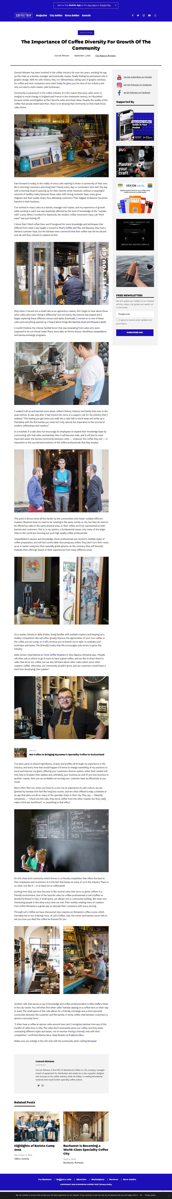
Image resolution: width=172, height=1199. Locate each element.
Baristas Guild (79, 322)
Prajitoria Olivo (76, 1035)
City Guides (56, 15)
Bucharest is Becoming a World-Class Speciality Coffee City (85, 1150)
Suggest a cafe (63, 1180)
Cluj (30, 892)
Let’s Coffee (94, 895)
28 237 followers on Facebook (137, 93)
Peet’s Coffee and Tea (70, 228)
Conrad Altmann (62, 56)
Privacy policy (150, 1195)
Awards (86, 15)
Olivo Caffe (94, 1004)
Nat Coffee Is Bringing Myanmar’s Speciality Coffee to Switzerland (66, 755)
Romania (111, 56)
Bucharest (68, 1163)
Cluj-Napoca (101, 56)
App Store (92, 5)
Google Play (105, 5)
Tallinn (17, 1159)
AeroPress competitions (94, 332)
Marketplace (98, 1180)
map (91, 792)
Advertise (81, 1180)
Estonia (25, 1159)
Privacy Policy (106, 1184)
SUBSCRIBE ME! (135, 333)
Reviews (113, 1180)
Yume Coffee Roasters (54, 655)
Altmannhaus (67, 80)
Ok (141, 1195)
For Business (44, 1180)
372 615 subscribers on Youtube (138, 77)
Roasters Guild (98, 322)
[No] (169, 1195)
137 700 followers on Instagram (138, 85)
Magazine (41, 15)
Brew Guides (72, 15)
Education (86, 33)
